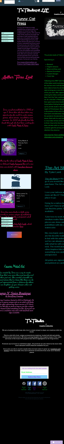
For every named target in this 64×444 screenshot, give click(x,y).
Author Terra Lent (5, 225)
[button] (37, 1)
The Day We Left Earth (16, 224)
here (21, 226)
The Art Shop (51, 178)
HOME (3, 218)
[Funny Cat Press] (29, 383)
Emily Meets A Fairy (20, 125)
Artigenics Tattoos (5, 220)
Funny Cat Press (5, 223)
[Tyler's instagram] (45, 383)
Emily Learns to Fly (17, 163)
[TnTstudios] (39, 383)
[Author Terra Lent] (34, 383)
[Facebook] (24, 383)
